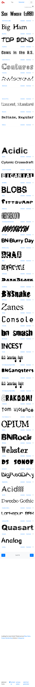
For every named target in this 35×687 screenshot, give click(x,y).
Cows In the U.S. (6, 59)
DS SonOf (4, 469)
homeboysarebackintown (8, 221)
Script (3, 638)
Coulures (4, 72)
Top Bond (4, 46)
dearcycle (4, 273)
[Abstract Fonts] (3, 2)
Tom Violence (5, 417)
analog (3, 547)
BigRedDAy (4, 482)
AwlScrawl (4, 85)
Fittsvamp (4, 208)
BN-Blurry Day (5, 247)
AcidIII (3, 495)
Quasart (4, 534)
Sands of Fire (5, 98)
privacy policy (18, 683)
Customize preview (29, 7)
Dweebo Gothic (5, 508)
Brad (3, 260)
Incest (3, 351)
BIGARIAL (4, 182)
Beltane (4, 124)
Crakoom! (4, 404)
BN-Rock (4, 443)
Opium (3, 430)
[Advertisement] (17, 136)
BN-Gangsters (5, 378)
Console (4, 325)
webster (4, 456)
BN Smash (4, 338)
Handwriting (9, 638)
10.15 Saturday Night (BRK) (8, 390)
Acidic (3, 156)
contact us (13, 683)
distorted (22, 20)
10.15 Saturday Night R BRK (8, 365)
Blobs (3, 195)
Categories (21, 638)
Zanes (3, 312)
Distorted (21, 2)
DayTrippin (4, 234)
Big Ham (4, 33)
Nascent (4, 111)
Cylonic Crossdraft (6, 169)
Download (28, 20)
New (25, 636)
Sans (28, 636)
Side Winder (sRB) (6, 20)
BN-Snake (4, 299)
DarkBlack (4, 286)
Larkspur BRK (5, 521)
